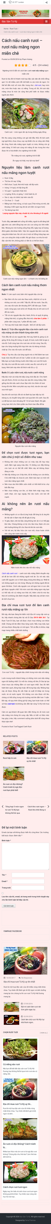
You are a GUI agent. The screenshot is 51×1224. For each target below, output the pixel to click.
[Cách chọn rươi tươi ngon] (20, 1172)
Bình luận (6, 840)
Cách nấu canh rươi (9, 573)
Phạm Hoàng (27, 59)
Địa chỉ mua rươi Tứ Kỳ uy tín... (17, 1104)
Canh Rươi (27, 727)
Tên (4, 875)
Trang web (6, 888)
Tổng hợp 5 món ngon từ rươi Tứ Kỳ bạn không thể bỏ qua (14, 810)
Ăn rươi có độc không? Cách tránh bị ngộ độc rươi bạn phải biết (13, 787)
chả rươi (38, 85)
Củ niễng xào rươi (11, 1064)
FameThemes (30, 1220)
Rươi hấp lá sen (9, 758)
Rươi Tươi (13, 29)
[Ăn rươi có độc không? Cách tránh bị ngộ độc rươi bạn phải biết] (13, 773)
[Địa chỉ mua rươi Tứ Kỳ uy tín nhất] (37, 747)
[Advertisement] (23, 917)
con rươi (13, 221)
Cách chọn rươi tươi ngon (15, 1187)
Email (5, 881)
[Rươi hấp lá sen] (13, 747)
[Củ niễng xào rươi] (20, 1049)
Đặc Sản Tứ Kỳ (9, 21)
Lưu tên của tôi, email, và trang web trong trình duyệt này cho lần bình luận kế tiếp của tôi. (25, 898)
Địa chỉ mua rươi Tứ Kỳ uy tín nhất (19, 981)
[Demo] (25, 13)
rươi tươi (11, 704)
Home (6, 29)
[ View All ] (44, 1033)
